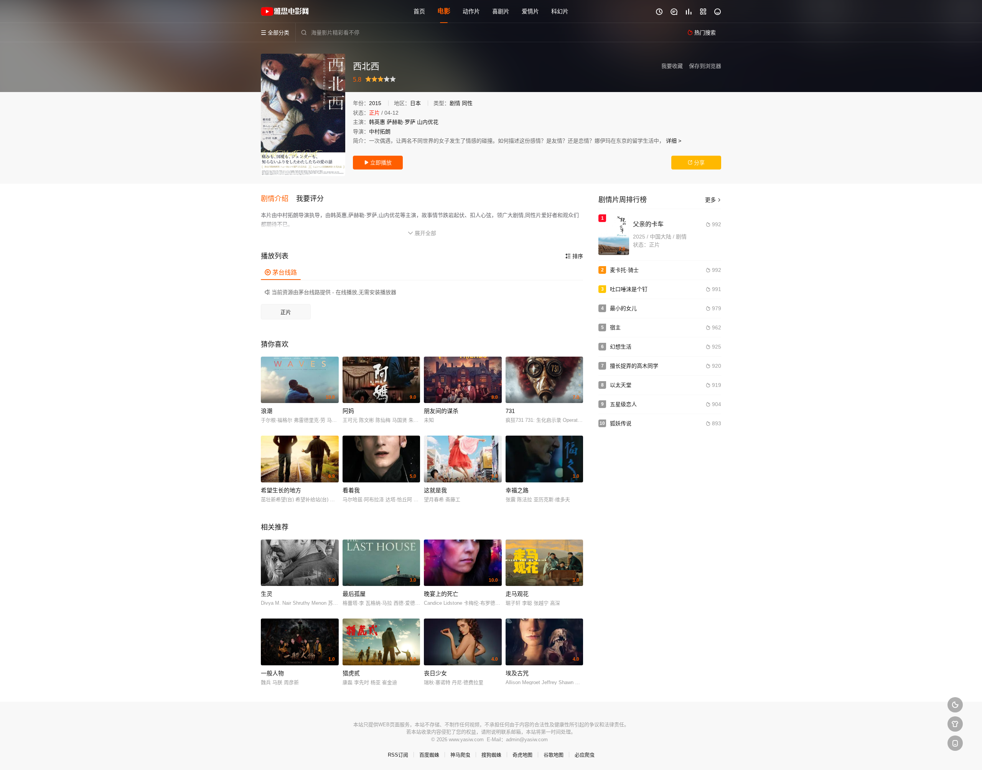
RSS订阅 (398, 755)
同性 (467, 103)
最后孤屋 (354, 594)
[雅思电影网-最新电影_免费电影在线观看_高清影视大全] (286, 11)
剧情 (455, 103)
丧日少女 (435, 673)
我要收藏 (672, 66)
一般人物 (272, 673)
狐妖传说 (620, 423)
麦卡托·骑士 (624, 270)
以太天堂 (620, 385)
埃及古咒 (517, 673)
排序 (574, 256)
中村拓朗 (379, 131)
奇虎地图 (522, 755)
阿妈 (348, 411)
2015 (375, 103)
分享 (696, 163)
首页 (419, 11)
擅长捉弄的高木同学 (634, 366)
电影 (443, 11)
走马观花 (517, 594)
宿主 (615, 327)
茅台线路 (281, 272)
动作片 (471, 11)
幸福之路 (517, 490)
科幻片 (559, 11)
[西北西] (303, 115)
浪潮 (266, 411)
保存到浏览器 (705, 66)
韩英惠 (377, 122)
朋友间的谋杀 (441, 411)
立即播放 (378, 163)
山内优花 (427, 122)
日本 (415, 103)
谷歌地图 (553, 755)
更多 (713, 200)
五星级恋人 (623, 404)
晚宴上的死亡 (441, 594)
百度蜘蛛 (429, 755)
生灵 (266, 594)
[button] (278, 199)
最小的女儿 (623, 308)
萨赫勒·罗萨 (401, 122)
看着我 (351, 490)
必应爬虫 (585, 755)
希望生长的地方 (281, 490)
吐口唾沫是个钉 (629, 289)
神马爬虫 (460, 755)
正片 (285, 312)
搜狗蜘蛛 (491, 755)
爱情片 (530, 11)
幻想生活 (620, 347)
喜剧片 (500, 11)
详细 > (673, 141)
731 (510, 411)
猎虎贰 (351, 673)
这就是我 (435, 490)
